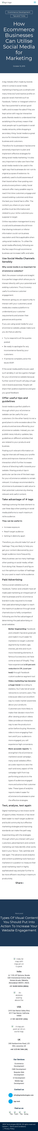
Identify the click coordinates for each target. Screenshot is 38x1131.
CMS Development (19, 1069)
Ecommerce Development (19, 12)
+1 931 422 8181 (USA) (19, 1019)
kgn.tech (17, 1101)
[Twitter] (16, 1113)
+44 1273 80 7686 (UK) (19, 1049)
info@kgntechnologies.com (23, 1095)
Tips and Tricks (19, 16)
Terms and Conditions (18, 1126)
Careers (5, 1126)
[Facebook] (11, 1113)
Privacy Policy (9, 1129)
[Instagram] (26, 1113)
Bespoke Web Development (19, 1073)
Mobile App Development (19, 1082)
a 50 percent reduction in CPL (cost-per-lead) (21, 669)
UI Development (19, 1078)
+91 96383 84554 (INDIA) (19, 986)
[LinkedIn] (21, 1113)
